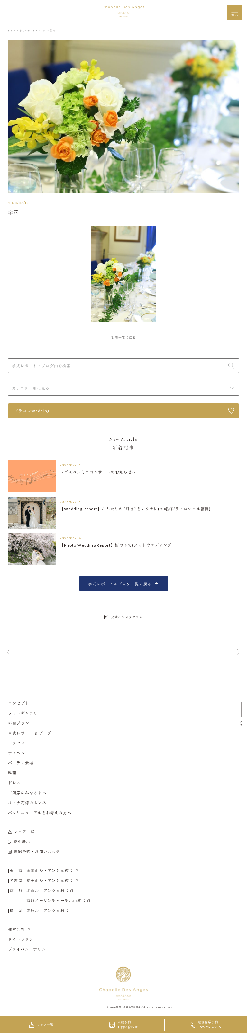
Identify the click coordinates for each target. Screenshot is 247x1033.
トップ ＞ (13, 30)
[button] (8, 652)
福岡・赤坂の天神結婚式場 (131, 1007)
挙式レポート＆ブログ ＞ (34, 30)
